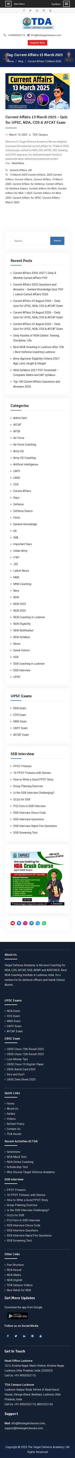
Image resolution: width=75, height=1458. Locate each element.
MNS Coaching (22, 584)
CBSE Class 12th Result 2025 (25, 1054)
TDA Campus (40, 134)
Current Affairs (18, 170)
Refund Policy (15, 1124)
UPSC (16, 677)
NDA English (14, 1280)
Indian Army (20, 550)
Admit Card (20, 418)
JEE (15, 564)
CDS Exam (19, 715)
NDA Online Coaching (20, 1162)
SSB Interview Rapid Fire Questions (35, 826)
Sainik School (21, 650)
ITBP (16, 557)
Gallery (11, 1113)
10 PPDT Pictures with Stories (32, 773)
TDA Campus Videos (20, 1285)
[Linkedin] (24, 1336)
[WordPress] (32, 1336)
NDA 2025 (19, 604)
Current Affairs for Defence (28, 184)
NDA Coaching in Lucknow (29, 617)
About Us (12, 1108)
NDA (16, 597)
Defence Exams (23, 511)
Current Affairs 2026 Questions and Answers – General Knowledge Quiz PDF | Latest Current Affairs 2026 (38, 289)
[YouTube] (40, 1336)
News (16, 643)
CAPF (16, 471)
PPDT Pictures (22, 766)
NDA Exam (19, 708)
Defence (18, 504)
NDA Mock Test (17, 1157)
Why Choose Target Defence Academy (31, 1172)
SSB (15, 657)
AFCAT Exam (21, 734)
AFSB (16, 431)
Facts (16, 517)
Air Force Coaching (24, 444)
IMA (15, 537)
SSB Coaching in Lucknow (29, 663)
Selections (13, 1151)
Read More (18, 163)
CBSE (16, 477)
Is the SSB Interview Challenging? (33, 792)
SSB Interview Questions (28, 819)
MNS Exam (20, 721)
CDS (16, 484)
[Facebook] (8, 1336)
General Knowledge (25, 524)
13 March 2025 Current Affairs (28, 174)
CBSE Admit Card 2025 (21, 1069)
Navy (16, 590)
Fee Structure (15, 1265)
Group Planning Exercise (28, 786)
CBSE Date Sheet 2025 (21, 1079)
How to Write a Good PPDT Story (33, 779)
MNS (16, 577)
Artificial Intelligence (25, 464)
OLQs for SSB (21, 799)
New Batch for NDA (19, 1290)
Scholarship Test (17, 1167)
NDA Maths (14, 1275)
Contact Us (13, 1129)
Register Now (37, 42)
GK (30, 170)
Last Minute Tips (17, 1059)
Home (10, 1103)
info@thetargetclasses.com (46, 35)
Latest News (21, 570)
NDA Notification (23, 630)
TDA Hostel (14, 1134)
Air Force (18, 438)
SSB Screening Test (25, 832)
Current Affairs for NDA (43, 188)
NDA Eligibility (22, 623)
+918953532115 (16, 35)
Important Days (22, 544)
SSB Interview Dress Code (29, 812)
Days (16, 497)
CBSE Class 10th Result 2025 (25, 1049)
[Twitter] (16, 1336)
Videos (11, 1118)
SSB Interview (22, 670)
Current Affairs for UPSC (27, 197)
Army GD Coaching (24, 458)
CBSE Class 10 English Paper (25, 1064)
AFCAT (17, 424)
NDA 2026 (19, 610)
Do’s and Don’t (15, 1074)
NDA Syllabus (21, 637)
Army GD (18, 451)
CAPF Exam (20, 728)
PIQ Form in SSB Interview (29, 806)
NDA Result (14, 1270)
